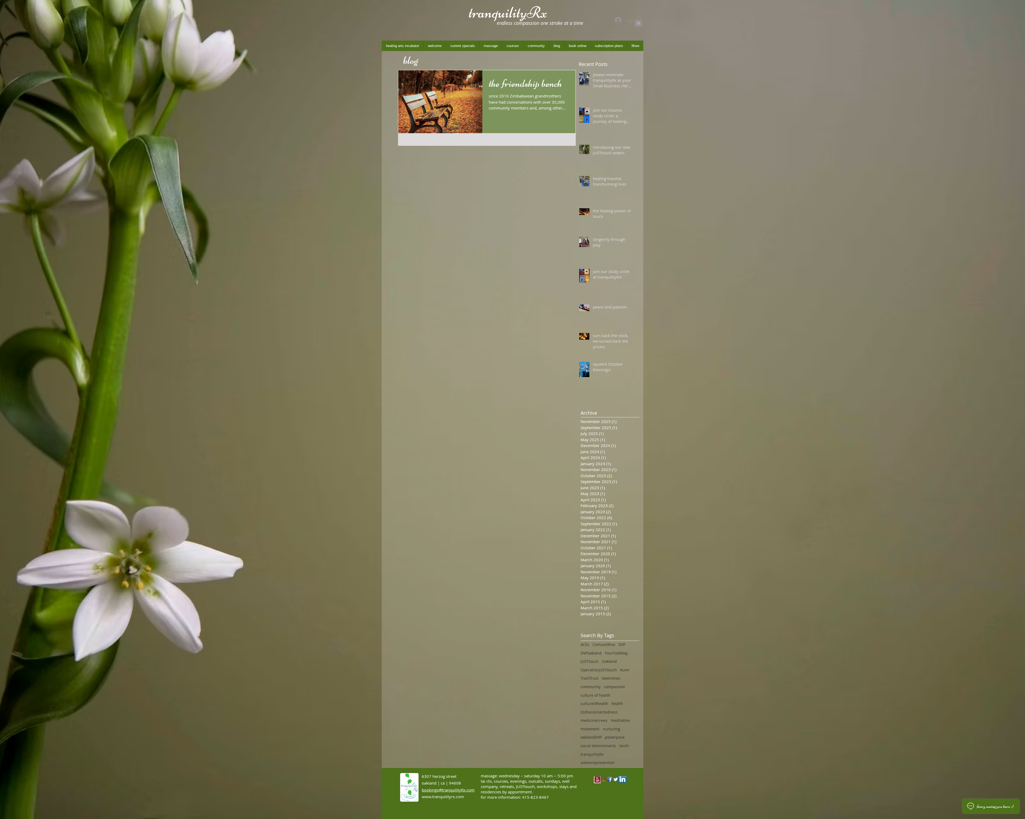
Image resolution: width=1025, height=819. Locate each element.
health (617, 703)
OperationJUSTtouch (599, 669)
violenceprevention (598, 762)
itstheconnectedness (599, 712)
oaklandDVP (591, 737)
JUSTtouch (590, 661)
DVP (621, 644)
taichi (624, 745)
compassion (614, 686)
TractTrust (589, 678)
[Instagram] (603, 779)
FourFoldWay (616, 653)
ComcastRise (604, 644)
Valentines (611, 678)
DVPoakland (591, 653)
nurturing (611, 728)
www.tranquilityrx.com (443, 796)
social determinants (598, 745)
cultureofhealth (594, 703)
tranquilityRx (592, 754)
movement (590, 728)
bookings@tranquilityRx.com (448, 790)
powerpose (615, 737)
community (591, 686)
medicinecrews (594, 720)
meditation (620, 720)
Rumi (624, 669)
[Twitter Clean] (615, 779)
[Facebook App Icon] (609, 779)
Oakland (609, 661)
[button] (638, 21)
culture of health (595, 695)
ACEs (585, 644)
